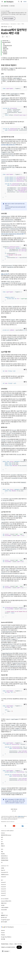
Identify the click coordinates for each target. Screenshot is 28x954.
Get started (4, 5)
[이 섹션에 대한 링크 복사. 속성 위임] (7, 317)
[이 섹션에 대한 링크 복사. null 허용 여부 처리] (12, 512)
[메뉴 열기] (2, 1)
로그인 (25, 1)
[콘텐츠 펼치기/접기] (9, 41)
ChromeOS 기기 (4, 872)
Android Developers (5, 24)
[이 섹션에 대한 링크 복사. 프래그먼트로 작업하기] (17, 65)
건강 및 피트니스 (4, 856)
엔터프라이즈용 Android (6, 835)
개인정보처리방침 (4, 860)
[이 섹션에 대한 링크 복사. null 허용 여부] (12, 352)
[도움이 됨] (9, 27)
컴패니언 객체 (4, 274)
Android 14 (3, 889)
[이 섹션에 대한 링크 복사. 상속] (5, 74)
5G (1, 862)
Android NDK (4, 909)
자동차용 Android (4, 874)
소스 (2, 839)
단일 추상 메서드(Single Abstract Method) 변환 (12, 234)
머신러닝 (3, 853)
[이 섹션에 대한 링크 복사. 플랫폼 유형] (8, 427)
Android (3, 833)
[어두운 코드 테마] (24, 87)
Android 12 (3, 893)
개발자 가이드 (4, 903)
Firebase (3, 934)
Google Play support (5, 919)
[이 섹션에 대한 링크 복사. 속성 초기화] (8, 675)
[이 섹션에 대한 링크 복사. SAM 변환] (8, 213)
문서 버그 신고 (4, 917)
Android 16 (3, 884)
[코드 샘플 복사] (26, 87)
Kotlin (12, 5)
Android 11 (3, 895)
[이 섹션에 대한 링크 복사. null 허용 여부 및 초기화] (15, 137)
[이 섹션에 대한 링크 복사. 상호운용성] (8, 389)
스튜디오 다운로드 (4, 907)
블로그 (2, 843)
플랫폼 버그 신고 (4, 915)
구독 (19, 947)
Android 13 (3, 891)
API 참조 (2, 905)
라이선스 (11, 944)
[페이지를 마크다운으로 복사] (7, 37)
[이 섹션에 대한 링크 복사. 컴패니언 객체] (10, 271)
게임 (2, 851)
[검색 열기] (19, 1)
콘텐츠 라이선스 (21, 816)
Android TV (3, 876)
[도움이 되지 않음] (11, 27)
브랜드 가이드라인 (18, 944)
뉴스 (2, 841)
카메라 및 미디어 (4, 858)
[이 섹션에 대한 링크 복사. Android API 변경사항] (14, 622)
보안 (2, 837)
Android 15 (3, 886)
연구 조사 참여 (4, 921)
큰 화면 (2, 868)
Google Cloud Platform (6, 937)
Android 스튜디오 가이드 (6, 901)
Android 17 (3, 882)
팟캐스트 (3, 846)
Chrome (3, 932)
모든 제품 (3, 939)
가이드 (23, 24)
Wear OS (3, 870)
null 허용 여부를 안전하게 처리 (8, 144)
